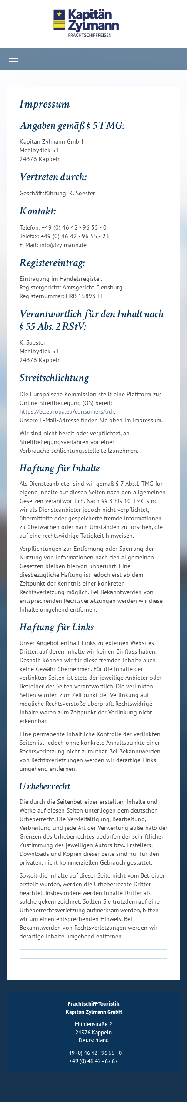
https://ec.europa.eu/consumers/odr (67, 411)
